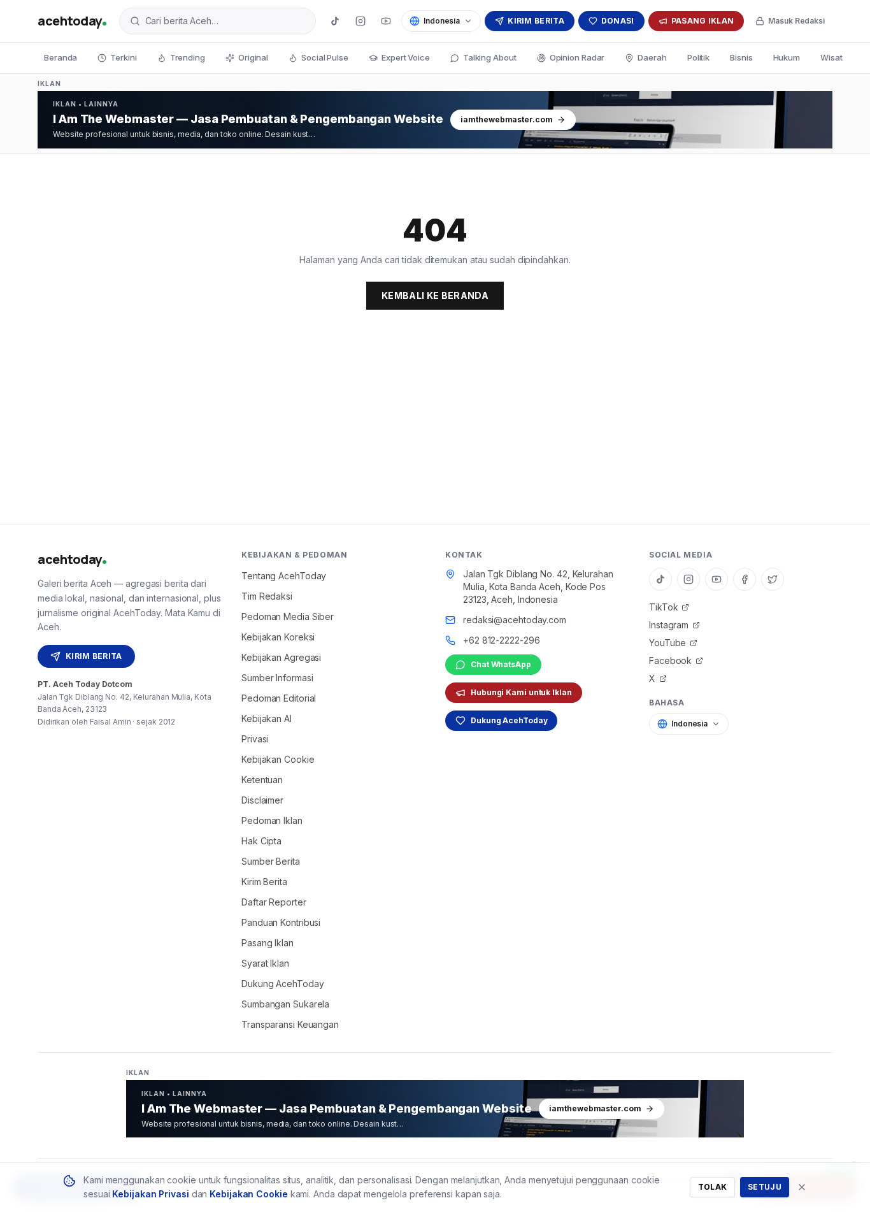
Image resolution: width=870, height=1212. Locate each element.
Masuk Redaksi (796, 20)
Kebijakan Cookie (277, 759)
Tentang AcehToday (283, 575)
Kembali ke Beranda (435, 295)
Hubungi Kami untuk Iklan (521, 692)
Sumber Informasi (277, 677)
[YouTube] (385, 21)
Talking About (490, 57)
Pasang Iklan (702, 20)
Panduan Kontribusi (280, 922)
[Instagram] (360, 21)
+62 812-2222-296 (501, 640)
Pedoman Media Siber (287, 616)
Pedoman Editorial (278, 698)
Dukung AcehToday (282, 983)
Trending (187, 57)
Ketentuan (262, 779)
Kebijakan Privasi (150, 1193)
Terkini (123, 57)
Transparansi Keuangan (290, 1024)
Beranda (60, 57)
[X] (772, 579)
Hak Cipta (261, 840)
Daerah (652, 57)
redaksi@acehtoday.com (514, 619)
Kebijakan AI (266, 718)
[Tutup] (802, 1187)
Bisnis (741, 57)
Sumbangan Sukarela (285, 1004)
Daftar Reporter (273, 902)
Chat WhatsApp (501, 664)
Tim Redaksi (266, 596)
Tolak (712, 1187)
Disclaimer (262, 800)
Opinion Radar (577, 57)
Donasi (617, 20)
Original (253, 57)
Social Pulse (324, 57)
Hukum (787, 57)
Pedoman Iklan (272, 820)
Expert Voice (406, 57)
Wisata (833, 57)
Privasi (254, 738)
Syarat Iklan (265, 963)
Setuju (764, 1187)
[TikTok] (335, 21)
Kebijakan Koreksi (278, 636)
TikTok (663, 607)
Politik (698, 57)
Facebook (670, 660)
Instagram (668, 624)
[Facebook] (744, 579)
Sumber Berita (270, 861)
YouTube (667, 642)
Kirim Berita (536, 20)
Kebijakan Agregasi (281, 657)
